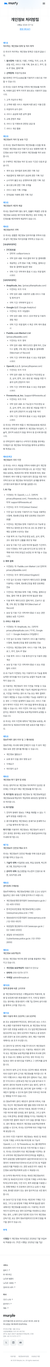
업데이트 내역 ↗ (9, 1287)
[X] (6, 1343)
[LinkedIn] (13, 1343)
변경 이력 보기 (25, 29)
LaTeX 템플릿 (8, 1279)
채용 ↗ (6, 1308)
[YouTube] (20, 1343)
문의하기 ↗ (7, 1304)
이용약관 (13, 1356)
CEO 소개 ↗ (8, 1300)
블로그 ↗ (6, 1270)
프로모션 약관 (35, 1356)
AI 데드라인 (7, 1274)
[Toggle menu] (44, 3)
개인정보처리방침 (23, 1356)
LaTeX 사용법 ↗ (9, 1283)
